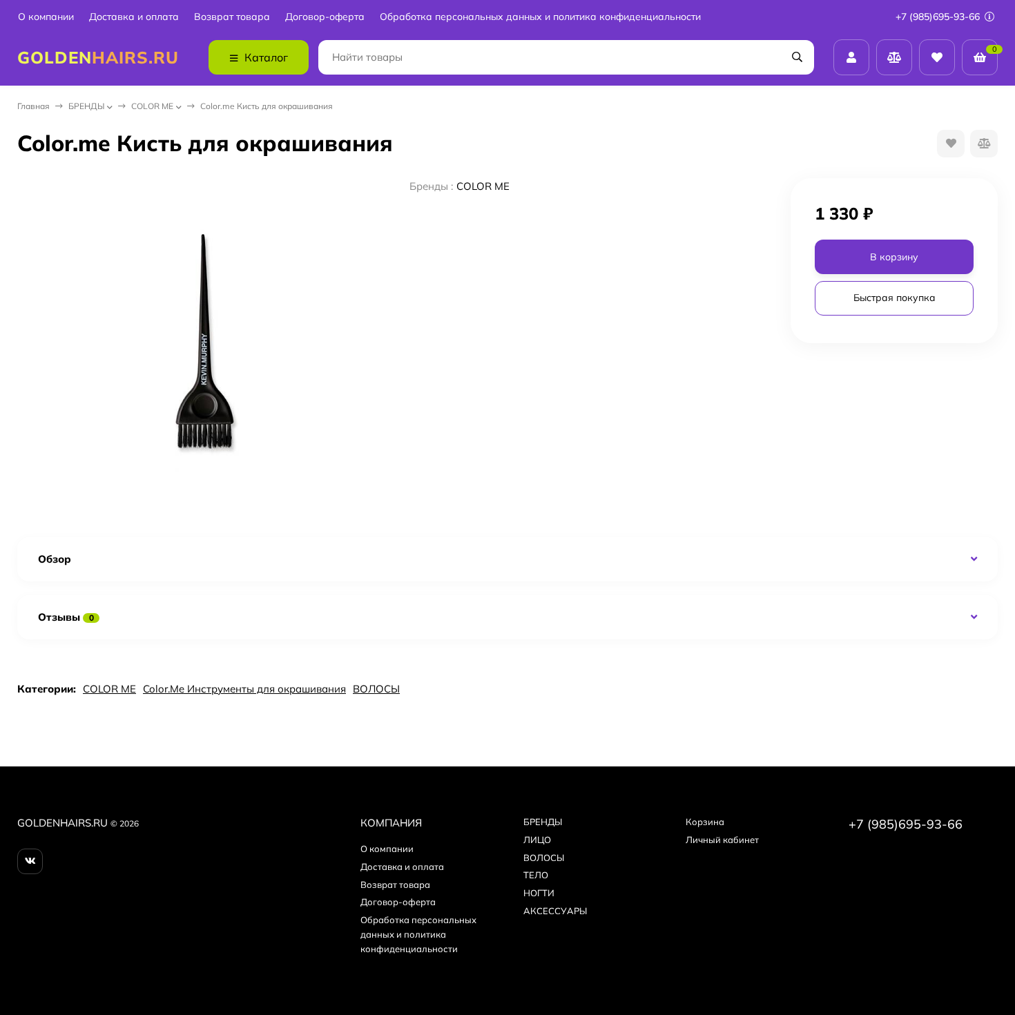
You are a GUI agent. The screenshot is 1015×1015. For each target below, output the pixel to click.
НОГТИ (538, 892)
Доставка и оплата (134, 17)
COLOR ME (152, 106)
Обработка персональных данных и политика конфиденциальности (540, 17)
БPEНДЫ (86, 106)
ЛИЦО (537, 839)
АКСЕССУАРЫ (555, 910)
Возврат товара (232, 17)
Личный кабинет (722, 839)
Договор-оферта (325, 17)
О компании (46, 17)
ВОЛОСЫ (376, 688)
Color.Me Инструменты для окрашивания (244, 688)
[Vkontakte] (30, 861)
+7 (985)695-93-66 (939, 16)
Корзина (705, 821)
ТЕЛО (535, 874)
